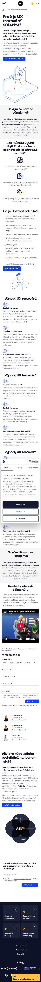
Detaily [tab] (19, 467)
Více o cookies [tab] (32, 467)
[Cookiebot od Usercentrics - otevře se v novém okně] (29, 461)
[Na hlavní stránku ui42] (20, 3)
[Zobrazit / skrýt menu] (3, 3)
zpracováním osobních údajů (15, 696)
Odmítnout (20, 519)
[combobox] (37, 3)
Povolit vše (20, 504)
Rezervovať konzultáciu (19, 720)
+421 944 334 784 (17, 717)
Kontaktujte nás (12, 269)
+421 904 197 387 (17, 727)
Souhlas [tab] (7, 467)
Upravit (19, 511)
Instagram (6, 975)
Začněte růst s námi (12, 805)
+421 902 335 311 (17, 737)
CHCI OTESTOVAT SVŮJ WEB (14, 59)
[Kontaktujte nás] (32, 3)
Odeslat (30, 701)
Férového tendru (31, 705)
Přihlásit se (28, 885)
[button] (26, 977)
